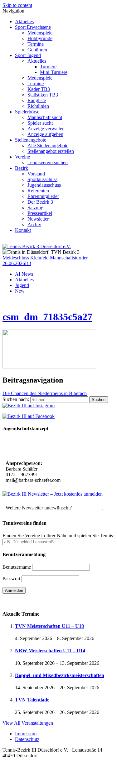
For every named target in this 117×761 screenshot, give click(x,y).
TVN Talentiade (32, 699)
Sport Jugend (28, 55)
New (20, 291)
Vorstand (36, 173)
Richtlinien (38, 106)
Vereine (22, 156)
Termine (35, 44)
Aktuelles (24, 21)
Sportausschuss (42, 179)
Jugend (22, 285)
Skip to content (17, 5)
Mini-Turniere (53, 72)
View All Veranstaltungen (27, 723)
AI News (24, 274)
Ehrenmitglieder (43, 196)
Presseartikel (39, 213)
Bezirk (21, 168)
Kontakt (23, 230)
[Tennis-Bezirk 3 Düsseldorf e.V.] (36, 246)
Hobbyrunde (39, 38)
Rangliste (36, 100)
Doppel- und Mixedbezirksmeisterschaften (59, 675)
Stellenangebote (30, 140)
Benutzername (16, 567)
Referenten (38, 190)
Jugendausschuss (44, 185)
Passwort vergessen (21, 601)
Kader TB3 (38, 89)
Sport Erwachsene (33, 27)
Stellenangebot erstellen (50, 151)
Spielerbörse (27, 111)
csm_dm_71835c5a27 (47, 316)
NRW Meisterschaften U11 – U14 (50, 650)
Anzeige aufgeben (45, 134)
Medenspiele (39, 32)
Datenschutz (27, 739)
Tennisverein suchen (47, 162)
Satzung (35, 207)
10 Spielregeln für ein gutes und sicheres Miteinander (48, 446)
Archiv (34, 224)
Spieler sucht (40, 123)
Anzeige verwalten (46, 128)
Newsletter (38, 219)
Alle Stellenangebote (47, 145)
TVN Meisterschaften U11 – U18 (49, 626)
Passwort (11, 578)
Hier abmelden (87, 507)
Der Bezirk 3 (40, 202)
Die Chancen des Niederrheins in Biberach (44, 393)
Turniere (48, 66)
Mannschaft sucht (44, 117)
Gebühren (37, 49)
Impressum (26, 733)
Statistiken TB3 (42, 94)
